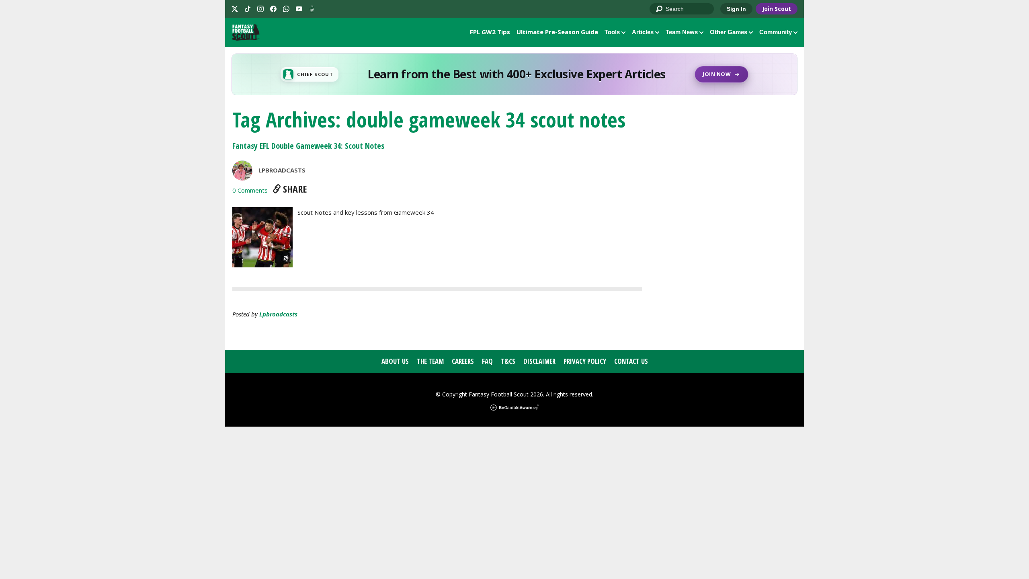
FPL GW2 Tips (490, 32)
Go (659, 9)
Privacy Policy (585, 361)
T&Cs (508, 361)
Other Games (728, 32)
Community (775, 32)
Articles (643, 32)
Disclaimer (539, 361)
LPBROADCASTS (281, 170)
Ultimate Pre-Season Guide (557, 32)
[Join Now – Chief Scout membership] (514, 74)
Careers (463, 361)
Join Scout (776, 8)
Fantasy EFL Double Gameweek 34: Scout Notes (308, 145)
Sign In (736, 9)
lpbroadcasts (278, 314)
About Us (395, 361)
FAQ (487, 361)
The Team (430, 361)
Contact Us (631, 361)
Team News (682, 32)
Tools (612, 32)
